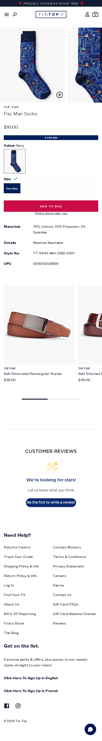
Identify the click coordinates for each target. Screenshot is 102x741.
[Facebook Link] (6, 706)
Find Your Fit (15, 594)
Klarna (58, 584)
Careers (59, 575)
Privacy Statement (68, 565)
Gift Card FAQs (66, 603)
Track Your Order (18, 556)
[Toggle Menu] (6, 14)
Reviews (59, 622)
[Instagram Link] (18, 706)
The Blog (11, 632)
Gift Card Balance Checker (75, 613)
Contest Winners (67, 546)
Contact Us (62, 594)
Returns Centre (17, 546)
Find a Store (14, 622)
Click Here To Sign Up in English (31, 677)
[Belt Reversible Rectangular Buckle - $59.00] (39, 325)
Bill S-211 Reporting (20, 613)
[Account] (87, 14)
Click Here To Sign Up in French (31, 690)
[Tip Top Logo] (51, 14)
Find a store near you (51, 213)
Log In (9, 584)
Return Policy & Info (20, 575)
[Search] (15, 14)
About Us (11, 603)
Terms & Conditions (69, 556)
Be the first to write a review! (51, 502)
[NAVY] (15, 161)
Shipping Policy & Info (21, 565)
